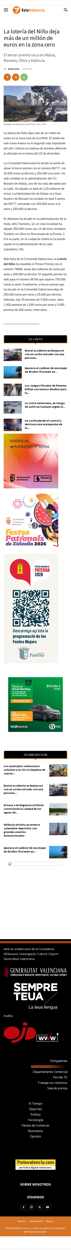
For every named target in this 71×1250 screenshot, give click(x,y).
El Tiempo (35, 1104)
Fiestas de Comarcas (35, 1125)
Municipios (35, 1131)
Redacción (13, 68)
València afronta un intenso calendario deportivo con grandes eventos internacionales (22, 830)
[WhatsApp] (24, 77)
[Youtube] (47, 1207)
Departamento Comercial (50, 1072)
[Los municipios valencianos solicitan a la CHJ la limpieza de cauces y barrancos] (58, 770)
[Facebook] (7, 77)
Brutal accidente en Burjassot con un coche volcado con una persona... (44, 354)
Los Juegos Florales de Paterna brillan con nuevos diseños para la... (45, 389)
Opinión (35, 1136)
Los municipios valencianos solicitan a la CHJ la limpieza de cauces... (24, 769)
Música (49, 1221)
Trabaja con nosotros (52, 1083)
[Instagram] (31, 1207)
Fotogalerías (58, 1061)
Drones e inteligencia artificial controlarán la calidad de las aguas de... (24, 808)
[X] (15, 77)
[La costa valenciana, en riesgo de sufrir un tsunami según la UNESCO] (13, 407)
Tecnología (35, 1120)
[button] (6, 10)
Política (35, 1114)
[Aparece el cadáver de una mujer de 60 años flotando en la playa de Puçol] (13, 372)
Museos (22, 1221)
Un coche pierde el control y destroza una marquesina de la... (43, 424)
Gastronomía (36, 1221)
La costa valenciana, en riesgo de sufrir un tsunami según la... (45, 404)
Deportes (35, 1109)
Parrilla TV (60, 1077)
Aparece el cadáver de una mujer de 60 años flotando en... (46, 369)
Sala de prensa (57, 1088)
